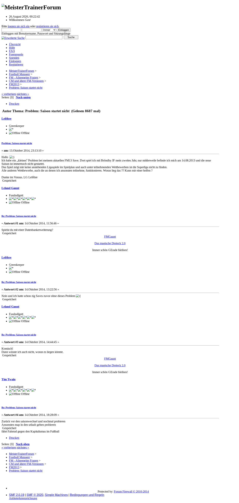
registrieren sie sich (47, 26)
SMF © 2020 (35, 494)
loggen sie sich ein (19, 26)
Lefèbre (6, 118)
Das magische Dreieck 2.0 (109, 243)
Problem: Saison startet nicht (16, 143)
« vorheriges (8, 94)
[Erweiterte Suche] (13, 37)
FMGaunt (110, 236)
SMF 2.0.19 (16, 494)
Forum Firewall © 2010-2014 (131, 491)
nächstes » (23, 94)
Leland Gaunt (10, 188)
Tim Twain (8, 379)
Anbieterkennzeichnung (23, 498)
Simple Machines (56, 494)
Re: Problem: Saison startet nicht (18, 216)
